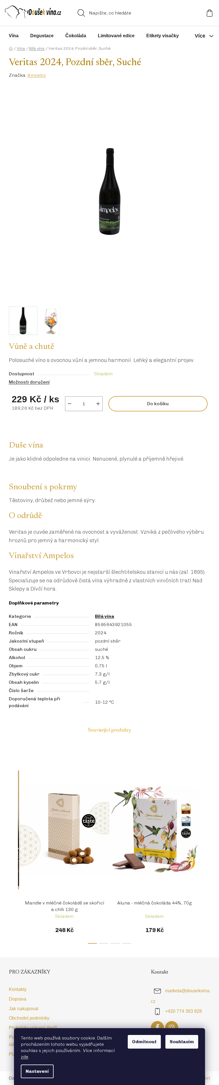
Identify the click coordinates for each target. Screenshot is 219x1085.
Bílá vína (104, 616)
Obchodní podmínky (29, 1018)
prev (13, 851)
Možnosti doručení (29, 382)
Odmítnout (144, 1041)
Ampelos (36, 75)
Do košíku (158, 403)
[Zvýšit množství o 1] (98, 404)
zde (24, 1056)
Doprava (17, 999)
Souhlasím (182, 1041)
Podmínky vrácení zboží (33, 1027)
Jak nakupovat (23, 1008)
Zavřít (21, 424)
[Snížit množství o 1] (69, 404)
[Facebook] (157, 1027)
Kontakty (18, 989)
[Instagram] (171, 1027)
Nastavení (37, 1071)
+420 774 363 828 (183, 1011)
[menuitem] (13, 35)
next (205, 851)
